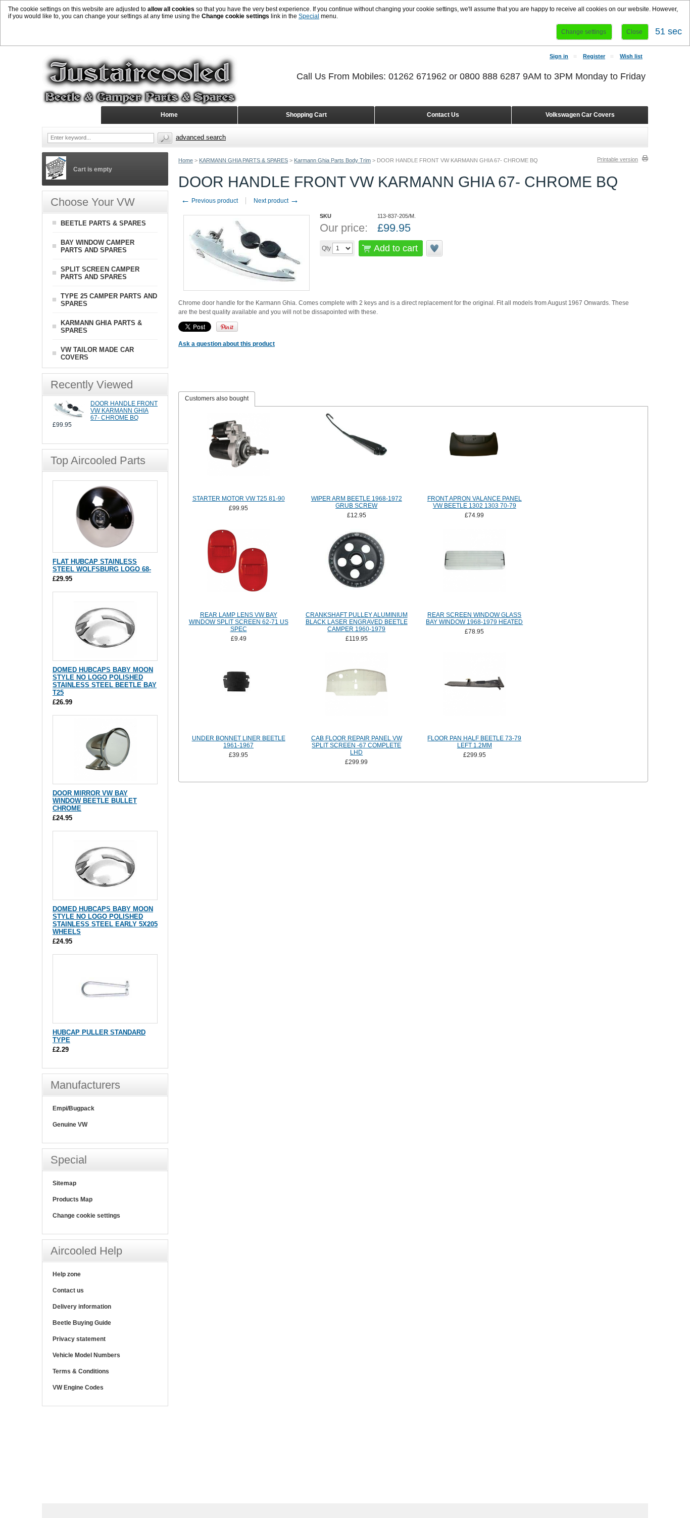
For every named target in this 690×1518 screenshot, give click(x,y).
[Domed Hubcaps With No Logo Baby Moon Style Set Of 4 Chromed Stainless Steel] (105, 655)
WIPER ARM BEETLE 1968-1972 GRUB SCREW (356, 502)
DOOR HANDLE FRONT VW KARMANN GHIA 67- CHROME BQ (124, 410)
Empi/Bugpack (73, 1108)
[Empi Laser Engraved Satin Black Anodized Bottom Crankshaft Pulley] (356, 569)
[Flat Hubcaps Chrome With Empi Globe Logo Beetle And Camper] (105, 547)
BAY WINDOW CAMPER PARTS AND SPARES (97, 246)
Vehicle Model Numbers (86, 1355)
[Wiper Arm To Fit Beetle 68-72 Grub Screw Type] (356, 453)
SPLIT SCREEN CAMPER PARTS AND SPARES (100, 273)
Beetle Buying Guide (82, 1322)
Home (185, 160)
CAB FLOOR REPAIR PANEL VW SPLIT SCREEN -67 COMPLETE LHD (356, 745)
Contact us (68, 1290)
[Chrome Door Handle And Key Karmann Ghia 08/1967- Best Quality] (69, 417)
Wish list (631, 56)
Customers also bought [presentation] (217, 398)
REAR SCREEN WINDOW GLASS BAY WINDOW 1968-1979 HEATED (474, 618)
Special (309, 16)
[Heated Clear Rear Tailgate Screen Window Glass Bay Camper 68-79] (474, 569)
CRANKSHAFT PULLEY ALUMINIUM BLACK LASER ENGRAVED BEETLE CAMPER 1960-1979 (357, 622)
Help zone (67, 1274)
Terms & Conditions (81, 1371)
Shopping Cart (306, 114)
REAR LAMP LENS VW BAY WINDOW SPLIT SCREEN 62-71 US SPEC (238, 622)
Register (594, 56)
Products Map (72, 1199)
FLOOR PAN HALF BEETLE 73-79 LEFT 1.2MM (474, 742)
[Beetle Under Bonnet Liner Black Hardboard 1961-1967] (238, 692)
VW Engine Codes (78, 1387)
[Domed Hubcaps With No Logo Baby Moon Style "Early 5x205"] (105, 895)
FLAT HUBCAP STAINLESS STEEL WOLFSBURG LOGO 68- (102, 565)
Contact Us (443, 114)
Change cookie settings (86, 1215)
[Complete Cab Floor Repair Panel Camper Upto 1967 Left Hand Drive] (356, 692)
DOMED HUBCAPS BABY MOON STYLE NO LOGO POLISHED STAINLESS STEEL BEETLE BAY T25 (105, 681)
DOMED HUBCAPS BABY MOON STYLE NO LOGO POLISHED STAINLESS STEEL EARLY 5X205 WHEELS (105, 920)
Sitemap (64, 1183)
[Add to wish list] (434, 248)
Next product (276, 200)
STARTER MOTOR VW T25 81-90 (238, 498)
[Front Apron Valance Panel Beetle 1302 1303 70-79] (474, 453)
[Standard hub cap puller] (105, 1018)
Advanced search (201, 137)
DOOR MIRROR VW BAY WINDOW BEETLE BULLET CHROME (95, 800)
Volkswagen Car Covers (580, 114)
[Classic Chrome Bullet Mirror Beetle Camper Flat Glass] (105, 779)
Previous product (209, 200)
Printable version (617, 159)
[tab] (216, 399)
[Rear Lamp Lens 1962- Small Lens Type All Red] (238, 569)
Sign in (559, 56)
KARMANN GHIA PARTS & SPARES (243, 160)
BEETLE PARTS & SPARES (103, 223)
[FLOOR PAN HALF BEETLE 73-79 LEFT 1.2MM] (474, 692)
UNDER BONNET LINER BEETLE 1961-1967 (238, 742)
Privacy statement (79, 1339)
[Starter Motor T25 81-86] (238, 453)
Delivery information (82, 1306)
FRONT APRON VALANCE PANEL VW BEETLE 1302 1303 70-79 (474, 502)
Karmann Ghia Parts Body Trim (332, 160)
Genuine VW (70, 1124)
